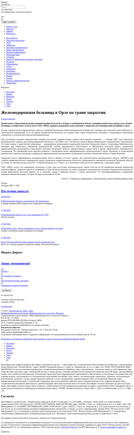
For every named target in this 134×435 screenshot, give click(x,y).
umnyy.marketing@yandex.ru (113, 427)
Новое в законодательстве (17, 80)
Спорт (9, 66)
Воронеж (10, 96)
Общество (10, 45)
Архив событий (8, 119)
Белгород (10, 92)
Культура (10, 62)
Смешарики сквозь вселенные (14, 284)
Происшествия (12, 55)
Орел (8, 104)
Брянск (9, 94)
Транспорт (11, 69)
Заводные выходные (15, 40)
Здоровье (10, 57)
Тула (8, 106)
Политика (10, 71)
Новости (10, 29)
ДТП (8, 43)
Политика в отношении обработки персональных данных (27, 339)
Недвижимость (13, 73)
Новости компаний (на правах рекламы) (24, 59)
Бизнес (9, 76)
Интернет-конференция (16, 47)
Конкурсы (10, 34)
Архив (9, 78)
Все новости (11, 38)
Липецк (9, 101)
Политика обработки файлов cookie (69, 339)
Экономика (11, 83)
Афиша (9, 31)
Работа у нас (11, 26)
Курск (9, 99)
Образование (12, 64)
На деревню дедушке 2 (11, 275)
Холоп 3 (4, 270)
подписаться (6, 306)
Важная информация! (16, 52)
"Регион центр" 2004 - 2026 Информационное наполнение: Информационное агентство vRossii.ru (32, 312)
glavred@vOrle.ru (69, 427)
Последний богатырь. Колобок (15, 279)
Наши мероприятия (15, 50)
